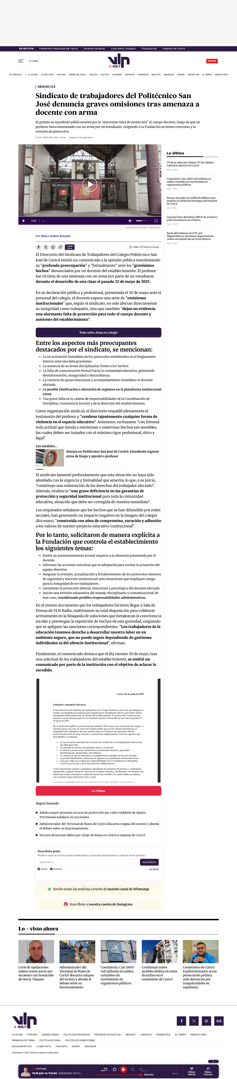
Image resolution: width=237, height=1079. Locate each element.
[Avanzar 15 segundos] (132, 1069)
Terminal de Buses (94, 49)
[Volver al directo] (143, 1069)
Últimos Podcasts (208, 1073)
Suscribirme (149, 862)
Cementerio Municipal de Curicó (58, 49)
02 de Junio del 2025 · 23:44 (51, 137)
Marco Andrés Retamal (55, 236)
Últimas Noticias (192, 1073)
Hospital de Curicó (174, 49)
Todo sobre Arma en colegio (98, 332)
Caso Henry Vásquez (123, 49)
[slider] (141, 220)
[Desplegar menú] (21, 61)
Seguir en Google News (81, 137)
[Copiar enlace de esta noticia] (60, 247)
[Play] (123, 1069)
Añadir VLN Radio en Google (146, 247)
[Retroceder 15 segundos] (114, 1069)
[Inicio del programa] (104, 1069)
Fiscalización (149, 49)
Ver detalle (154, 869)
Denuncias (46, 87)
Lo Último (98, 791)
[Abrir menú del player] (213, 1061)
